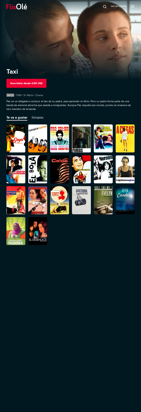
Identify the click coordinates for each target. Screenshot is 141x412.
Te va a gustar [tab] (16, 117)
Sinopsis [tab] (38, 117)
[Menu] (132, 6)
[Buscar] (102, 6)
